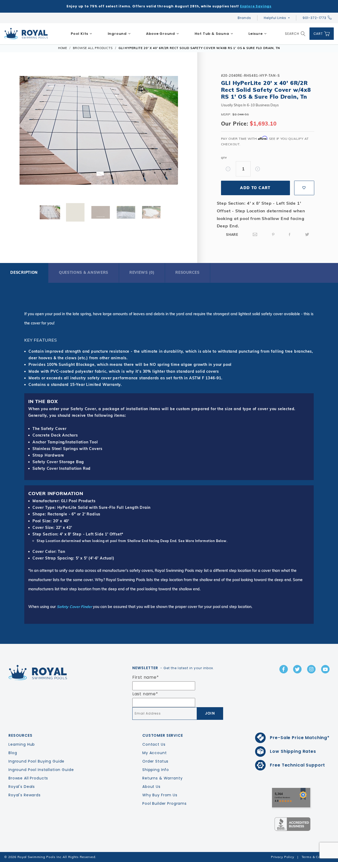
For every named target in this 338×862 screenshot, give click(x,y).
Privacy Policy (282, 857)
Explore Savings (255, 6)
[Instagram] (311, 669)
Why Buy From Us (159, 795)
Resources (187, 272)
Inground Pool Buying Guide (36, 761)
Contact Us (154, 744)
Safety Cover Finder (74, 606)
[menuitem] (81, 33)
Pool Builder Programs (164, 803)
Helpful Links (275, 18)
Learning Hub (21, 744)
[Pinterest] (273, 235)
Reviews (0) (141, 272)
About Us (151, 786)
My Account (154, 752)
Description (24, 272)
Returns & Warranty (162, 778)
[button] (15, 132)
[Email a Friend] (255, 235)
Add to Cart (255, 187)
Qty (224, 158)
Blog (12, 752)
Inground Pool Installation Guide (41, 769)
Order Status (155, 761)
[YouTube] (325, 669)
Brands (244, 18)
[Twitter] (307, 235)
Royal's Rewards (24, 795)
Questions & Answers (83, 272)
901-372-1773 (314, 18)
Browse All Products (28, 778)
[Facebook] (289, 235)
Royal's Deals (21, 786)
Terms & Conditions (318, 857)
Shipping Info (155, 769)
